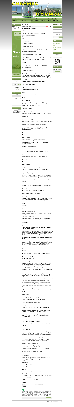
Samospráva (48, 401)
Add (19, 84)
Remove (15, 84)
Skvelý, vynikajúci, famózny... (56, 43)
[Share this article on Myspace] (48, 26)
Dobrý (54, 45)
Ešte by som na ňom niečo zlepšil (57, 47)
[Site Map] (61, 401)
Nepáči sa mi (54, 49)
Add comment (57, 54)
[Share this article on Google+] (47, 26)
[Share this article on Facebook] (51, 26)
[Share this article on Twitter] (50, 26)
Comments (24, 386)
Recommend (57, 71)
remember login (58, 34)
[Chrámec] (37, 9)
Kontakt (51, 401)
